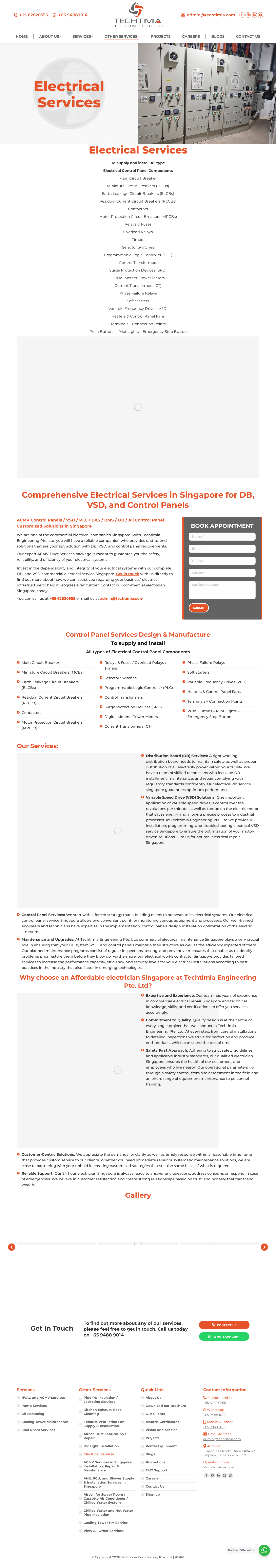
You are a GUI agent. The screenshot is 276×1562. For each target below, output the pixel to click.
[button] (11, 1247)
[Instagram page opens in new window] (248, 15)
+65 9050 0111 (214, 1427)
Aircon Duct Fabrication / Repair (105, 1436)
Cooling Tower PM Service (106, 1523)
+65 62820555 (33, 15)
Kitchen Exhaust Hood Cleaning (103, 1412)
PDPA (179, 1557)
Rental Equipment (161, 1446)
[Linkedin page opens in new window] (254, 15)
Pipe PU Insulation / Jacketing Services (101, 1400)
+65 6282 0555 (214, 1403)
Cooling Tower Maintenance (45, 1422)
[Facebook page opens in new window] (241, 15)
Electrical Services (99, 1454)
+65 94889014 (72, 15)
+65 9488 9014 (107, 1335)
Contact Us (155, 1486)
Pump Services (34, 1406)
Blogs (150, 1454)
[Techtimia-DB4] (138, 1243)
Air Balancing (32, 1414)
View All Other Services (104, 1531)
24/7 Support (156, 1470)
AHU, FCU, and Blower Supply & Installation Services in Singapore (109, 1482)
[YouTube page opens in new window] (260, 15)
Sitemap (153, 1494)
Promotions (155, 1462)
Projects (153, 1438)
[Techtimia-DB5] (219, 1243)
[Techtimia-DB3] (56, 1243)
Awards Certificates (162, 1422)
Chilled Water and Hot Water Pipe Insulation (108, 1513)
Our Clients (155, 1414)
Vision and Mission (162, 1430)
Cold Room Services (38, 1430)
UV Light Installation (101, 1446)
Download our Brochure (166, 1406)
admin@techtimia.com (211, 15)
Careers (152, 1478)
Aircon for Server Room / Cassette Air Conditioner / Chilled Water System (106, 1499)
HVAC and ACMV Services (43, 1398)
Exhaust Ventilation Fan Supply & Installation (104, 1424)
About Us (153, 1398)
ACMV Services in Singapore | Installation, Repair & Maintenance (109, 1466)
